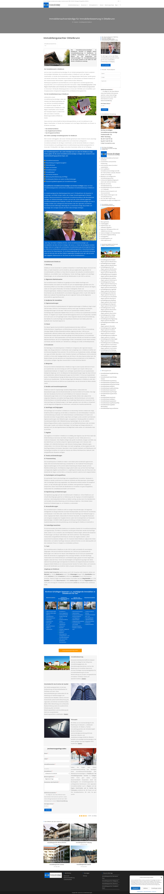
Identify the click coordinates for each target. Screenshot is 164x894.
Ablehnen (145, 888)
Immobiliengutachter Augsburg (108, 328)
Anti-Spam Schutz (49, 804)
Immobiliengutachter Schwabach (109, 274)
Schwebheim (61, 576)
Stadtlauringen (74, 580)
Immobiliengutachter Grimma (56, 864)
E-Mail (46, 759)
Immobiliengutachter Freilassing (84, 842)
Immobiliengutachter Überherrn (110, 883)
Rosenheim (114, 296)
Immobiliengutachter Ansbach (108, 260)
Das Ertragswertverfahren (52, 133)
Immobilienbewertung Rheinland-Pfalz (110, 403)
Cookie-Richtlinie (140, 891)
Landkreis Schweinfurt (77, 54)
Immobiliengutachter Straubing (108, 285)
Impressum (154, 891)
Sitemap (85, 876)
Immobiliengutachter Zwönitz (84, 864)
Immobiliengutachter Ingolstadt (108, 289)
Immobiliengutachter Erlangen (108, 263)
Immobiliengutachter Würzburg (108, 350)
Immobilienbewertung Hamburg (108, 380)
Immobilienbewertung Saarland (108, 401)
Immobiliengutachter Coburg (108, 307)
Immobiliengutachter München (108, 293)
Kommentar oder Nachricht (51, 782)
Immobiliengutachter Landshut (108, 278)
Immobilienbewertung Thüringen (109, 391)
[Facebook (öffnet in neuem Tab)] (118, 1)
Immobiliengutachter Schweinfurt (109, 346)
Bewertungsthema (49, 776)
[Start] (72, 22)
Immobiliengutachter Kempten (108, 331)
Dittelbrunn (79, 61)
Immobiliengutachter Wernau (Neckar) (56, 842)
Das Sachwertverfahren (51, 128)
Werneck (46, 574)
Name (46, 753)
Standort (81, 59)
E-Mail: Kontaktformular (108, 143)
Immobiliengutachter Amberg (108, 315)
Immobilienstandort (49, 764)
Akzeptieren (135, 888)
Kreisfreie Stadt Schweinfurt (51, 572)
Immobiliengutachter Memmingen (109, 339)
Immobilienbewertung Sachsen (108, 390)
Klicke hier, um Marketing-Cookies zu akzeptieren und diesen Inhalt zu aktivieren (70, 226)
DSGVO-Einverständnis (50, 792)
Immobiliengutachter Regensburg (109, 319)
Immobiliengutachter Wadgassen (110, 881)
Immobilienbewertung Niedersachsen (110, 382)
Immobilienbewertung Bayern (108, 399)
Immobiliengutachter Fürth (107, 267)
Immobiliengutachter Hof (107, 311)
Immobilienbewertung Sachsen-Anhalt (110, 384)
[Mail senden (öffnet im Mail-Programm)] (119, 1)
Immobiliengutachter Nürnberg (108, 271)
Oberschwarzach (60, 580)
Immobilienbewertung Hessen (108, 397)
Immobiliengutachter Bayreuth (108, 304)
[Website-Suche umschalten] (120, 5)
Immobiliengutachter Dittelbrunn (85, 22)
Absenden (48, 809)
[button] (161, 877)
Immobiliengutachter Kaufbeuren (109, 335)
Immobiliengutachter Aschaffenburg (109, 342)
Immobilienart (48, 771)
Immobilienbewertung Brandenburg (109, 388)
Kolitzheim (51, 576)
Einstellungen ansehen (156, 888)
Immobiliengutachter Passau (108, 282)
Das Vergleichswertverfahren (53, 131)
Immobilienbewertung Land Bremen (109, 408)
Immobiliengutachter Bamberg (108, 300)
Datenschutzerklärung (147, 891)
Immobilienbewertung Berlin (108, 386)
